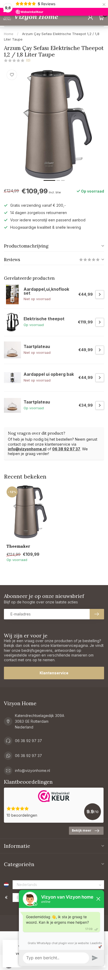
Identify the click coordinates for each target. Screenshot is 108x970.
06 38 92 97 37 (66, 449)
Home (8, 34)
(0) (28, 60)
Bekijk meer (81, 830)
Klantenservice (54, 673)
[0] (101, 17)
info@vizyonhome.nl (27, 449)
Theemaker (18, 546)
